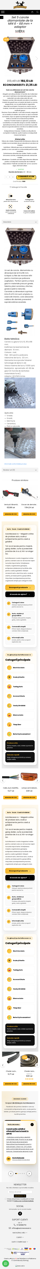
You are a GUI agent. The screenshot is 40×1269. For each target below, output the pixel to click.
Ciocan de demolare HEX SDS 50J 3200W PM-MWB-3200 (29, 504)
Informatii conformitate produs (15, 464)
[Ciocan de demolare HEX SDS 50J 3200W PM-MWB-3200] (29, 493)
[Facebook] (20, 1214)
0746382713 (21, 1225)
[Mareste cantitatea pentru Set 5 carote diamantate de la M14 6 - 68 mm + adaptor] (13, 177)
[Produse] (3, 12)
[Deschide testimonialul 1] (16, 1173)
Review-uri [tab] (9, 470)
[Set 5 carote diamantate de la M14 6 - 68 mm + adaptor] (20, 56)
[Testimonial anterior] (10, 1173)
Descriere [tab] (7, 222)
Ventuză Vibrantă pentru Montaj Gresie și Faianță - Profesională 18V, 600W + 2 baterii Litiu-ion (11, 504)
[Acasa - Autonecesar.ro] (20, 5)
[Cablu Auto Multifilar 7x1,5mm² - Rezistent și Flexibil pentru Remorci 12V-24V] (11, 777)
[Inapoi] (1, 17)
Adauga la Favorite (19, 187)
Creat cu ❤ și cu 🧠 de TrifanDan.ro (16, 1259)
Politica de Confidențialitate (24, 1201)
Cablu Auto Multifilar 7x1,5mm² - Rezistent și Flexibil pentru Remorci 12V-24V (11, 788)
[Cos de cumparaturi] (32, 12)
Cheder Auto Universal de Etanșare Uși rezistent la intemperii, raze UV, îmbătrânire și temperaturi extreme (29, 1071)
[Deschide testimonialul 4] (22, 1173)
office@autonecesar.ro (21, 1228)
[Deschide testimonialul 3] (20, 1173)
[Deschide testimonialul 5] (24, 1173)
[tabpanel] (20, 56)
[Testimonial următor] (29, 1173)
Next (36, 58)
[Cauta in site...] (37, 12)
